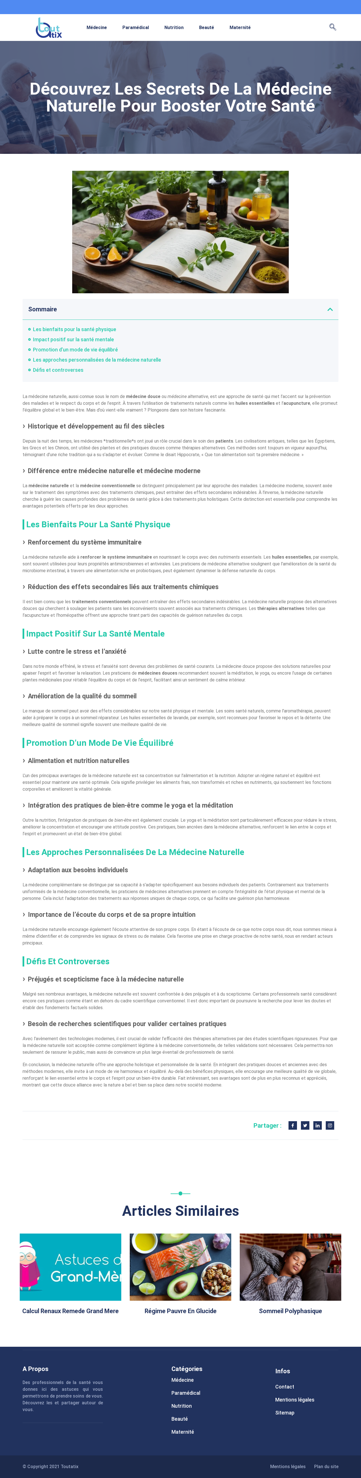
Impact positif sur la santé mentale (73, 339)
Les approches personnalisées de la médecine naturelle (97, 360)
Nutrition (174, 27)
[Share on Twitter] (305, 1125)
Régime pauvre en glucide (181, 1311)
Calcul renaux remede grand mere (70, 1311)
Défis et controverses (58, 370)
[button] (332, 28)
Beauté (206, 27)
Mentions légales (294, 1400)
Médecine (97, 27)
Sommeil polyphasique (290, 1311)
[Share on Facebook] (293, 1125)
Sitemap (284, 1413)
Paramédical (135, 27)
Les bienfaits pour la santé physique (74, 329)
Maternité (240, 27)
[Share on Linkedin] (317, 1125)
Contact (284, 1387)
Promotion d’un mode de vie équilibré (75, 350)
